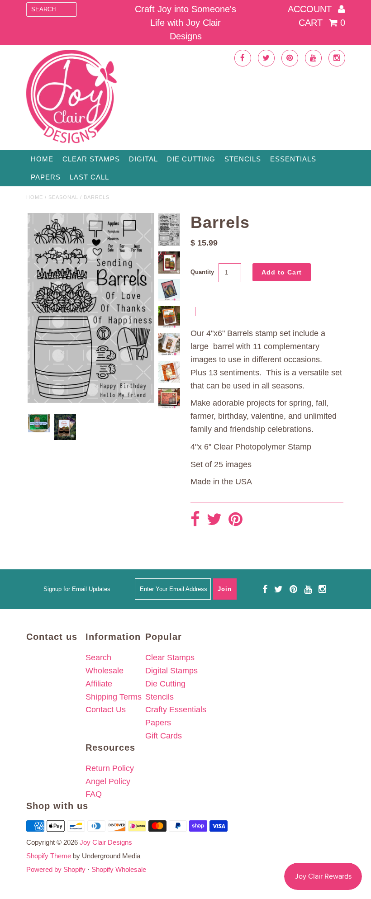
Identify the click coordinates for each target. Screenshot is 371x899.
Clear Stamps (170, 657)
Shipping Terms (114, 696)
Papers (46, 177)
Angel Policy (108, 781)
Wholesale (105, 670)
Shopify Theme (48, 856)
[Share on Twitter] (214, 519)
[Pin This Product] (235, 519)
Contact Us (106, 709)
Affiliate (99, 683)
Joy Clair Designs (106, 842)
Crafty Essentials (175, 709)
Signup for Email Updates (76, 589)
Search (98, 657)
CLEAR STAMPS (91, 159)
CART (322, 23)
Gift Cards (163, 735)
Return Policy (110, 768)
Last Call (89, 177)
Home (42, 159)
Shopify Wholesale (118, 869)
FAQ (94, 794)
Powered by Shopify (56, 869)
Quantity (202, 272)
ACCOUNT (311, 9)
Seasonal (63, 197)
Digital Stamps (171, 670)
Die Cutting (191, 159)
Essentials (293, 159)
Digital (143, 159)
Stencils (242, 159)
